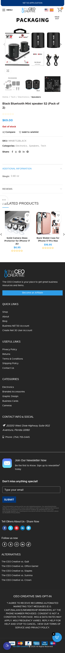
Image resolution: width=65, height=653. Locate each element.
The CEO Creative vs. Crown (16, 580)
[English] (47, 10)
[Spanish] (52, 10)
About (5, 317)
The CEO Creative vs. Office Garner (20, 566)
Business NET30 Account (15, 326)
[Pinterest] (20, 152)
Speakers (36, 97)
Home (5, 97)
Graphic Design (10, 396)
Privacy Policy (9, 349)
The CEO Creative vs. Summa (17, 575)
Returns (6, 354)
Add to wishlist (30, 132)
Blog (4, 321)
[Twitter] (16, 152)
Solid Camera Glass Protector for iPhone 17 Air (17, 241)
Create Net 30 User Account (17, 330)
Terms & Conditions (12, 359)
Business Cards (10, 401)
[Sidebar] (4, 200)
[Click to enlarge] (8, 71)
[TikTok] (28, 544)
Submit (9, 499)
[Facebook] (12, 152)
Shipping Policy (10, 363)
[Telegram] (28, 152)
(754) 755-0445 (21, 437)
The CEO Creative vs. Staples (17, 571)
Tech (13, 97)
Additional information (17, 168)
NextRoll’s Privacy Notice (12, 512)
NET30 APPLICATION (32, 3)
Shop (5, 312)
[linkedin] (24, 152)
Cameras (7, 406)
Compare (10, 132)
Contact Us (8, 368)
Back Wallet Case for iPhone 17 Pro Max (48, 239)
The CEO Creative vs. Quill (15, 562)
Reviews (7, 189)
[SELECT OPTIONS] (27, 220)
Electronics (23, 97)
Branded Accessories (13, 392)
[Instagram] (16, 544)
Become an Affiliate (32, 293)
